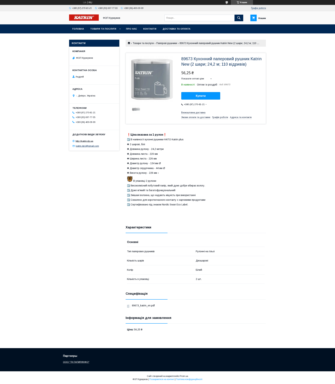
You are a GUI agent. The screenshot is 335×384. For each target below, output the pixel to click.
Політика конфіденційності (189, 379)
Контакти (149, 29)
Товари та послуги (103, 29)
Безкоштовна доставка (193, 112)
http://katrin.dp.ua (84, 141)
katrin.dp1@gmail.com (87, 146)
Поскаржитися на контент (161, 379)
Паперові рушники (166, 43)
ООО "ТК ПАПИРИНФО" (76, 362)
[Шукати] (238, 18)
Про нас (131, 29)
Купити (201, 95)
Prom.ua (184, 376)
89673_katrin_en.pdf (143, 305)
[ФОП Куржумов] (84, 19)
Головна (78, 29)
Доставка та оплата (176, 29)
